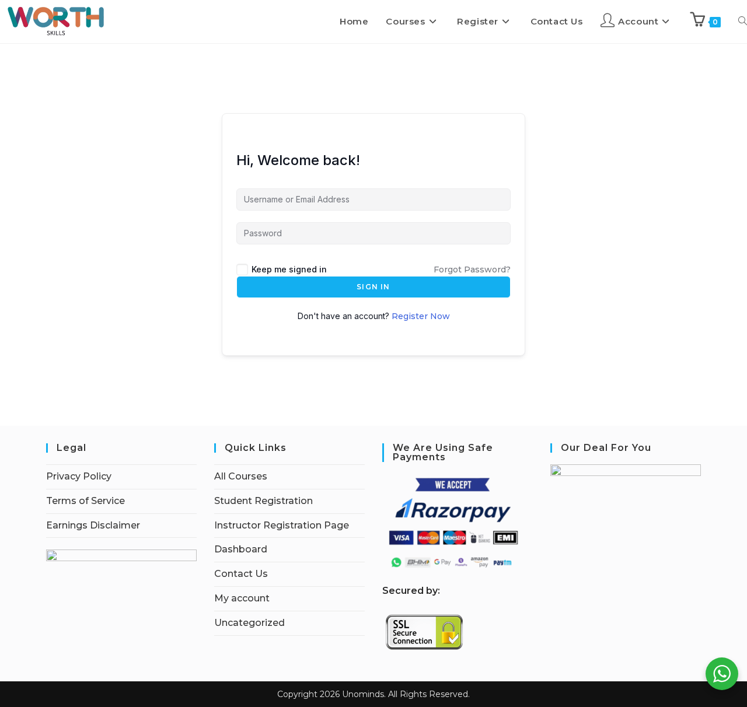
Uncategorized (249, 622)
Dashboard (240, 549)
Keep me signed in (289, 269)
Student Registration (263, 500)
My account (242, 598)
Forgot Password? (472, 269)
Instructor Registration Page (281, 525)
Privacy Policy (78, 476)
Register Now (421, 316)
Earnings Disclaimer (93, 525)
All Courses (240, 476)
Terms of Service (85, 500)
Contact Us (241, 573)
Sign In (373, 286)
